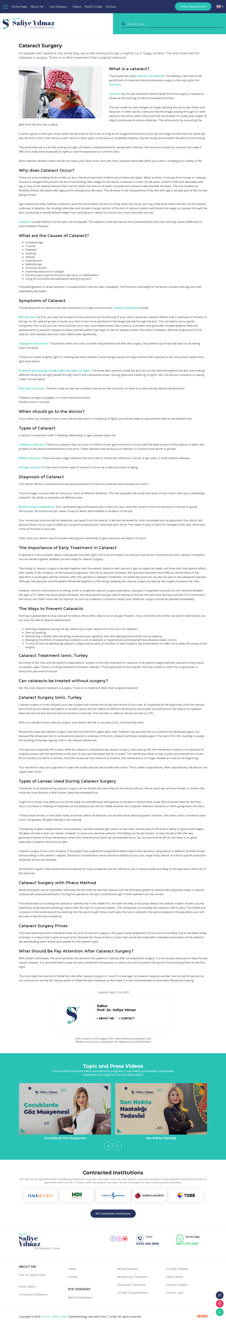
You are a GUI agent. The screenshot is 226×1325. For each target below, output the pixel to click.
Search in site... (137, 23)
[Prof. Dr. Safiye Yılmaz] (72, 1015)
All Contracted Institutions (113, 1213)
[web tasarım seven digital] (202, 1316)
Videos (72, 1269)
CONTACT (128, 1018)
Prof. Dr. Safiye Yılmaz (32, 1275)
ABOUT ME (106, 1018)
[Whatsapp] (220, 1312)
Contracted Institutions (33, 1294)
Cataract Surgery (176, 1285)
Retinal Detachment (80, 1297)
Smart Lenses (174, 1277)
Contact (111, 6)
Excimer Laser (175, 1292)
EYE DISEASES (79, 1289)
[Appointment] (220, 1295)
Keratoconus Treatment (132, 1277)
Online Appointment (193, 6)
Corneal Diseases (177, 1269)
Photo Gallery (27, 1286)
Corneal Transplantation (132, 1292)
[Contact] (220, 1303)
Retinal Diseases (127, 1269)
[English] (220, 6)
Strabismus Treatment (131, 1285)
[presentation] (108, 1146)
